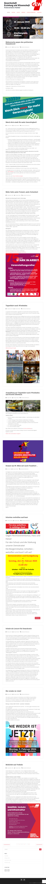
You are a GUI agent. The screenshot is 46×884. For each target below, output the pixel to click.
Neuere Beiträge (7, 844)
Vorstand (13, 12)
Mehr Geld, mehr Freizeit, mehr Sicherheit (22, 192)
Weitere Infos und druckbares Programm (13, 433)
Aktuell (8, 12)
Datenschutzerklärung (31, 12)
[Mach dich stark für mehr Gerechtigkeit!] (23, 108)
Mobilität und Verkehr (14, 765)
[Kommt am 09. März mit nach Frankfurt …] (23, 451)
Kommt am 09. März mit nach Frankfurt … (22, 466)
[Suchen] (40, 849)
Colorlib (34, 882)
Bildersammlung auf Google (11, 348)
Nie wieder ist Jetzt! (13, 691)
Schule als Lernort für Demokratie (19, 629)
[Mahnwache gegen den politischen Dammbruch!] (23, 28)
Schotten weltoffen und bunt (17, 517)
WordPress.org (7, 862)
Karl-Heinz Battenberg (27, 428)
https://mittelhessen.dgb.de (18, 176)
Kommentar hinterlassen (25, 47)
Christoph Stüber (16, 47)
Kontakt (18, 12)
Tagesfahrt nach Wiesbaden (16, 306)
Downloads (39, 12)
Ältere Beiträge (39, 844)
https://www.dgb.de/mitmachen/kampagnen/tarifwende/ (16, 252)
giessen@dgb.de (11, 171)
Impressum (23, 12)
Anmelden (6, 855)
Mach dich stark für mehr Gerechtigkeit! (21, 122)
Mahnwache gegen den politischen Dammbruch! (19, 43)
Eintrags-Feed (7, 858)
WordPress (41, 882)
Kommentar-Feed (8, 860)
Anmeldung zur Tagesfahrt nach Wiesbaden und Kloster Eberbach (23, 393)
